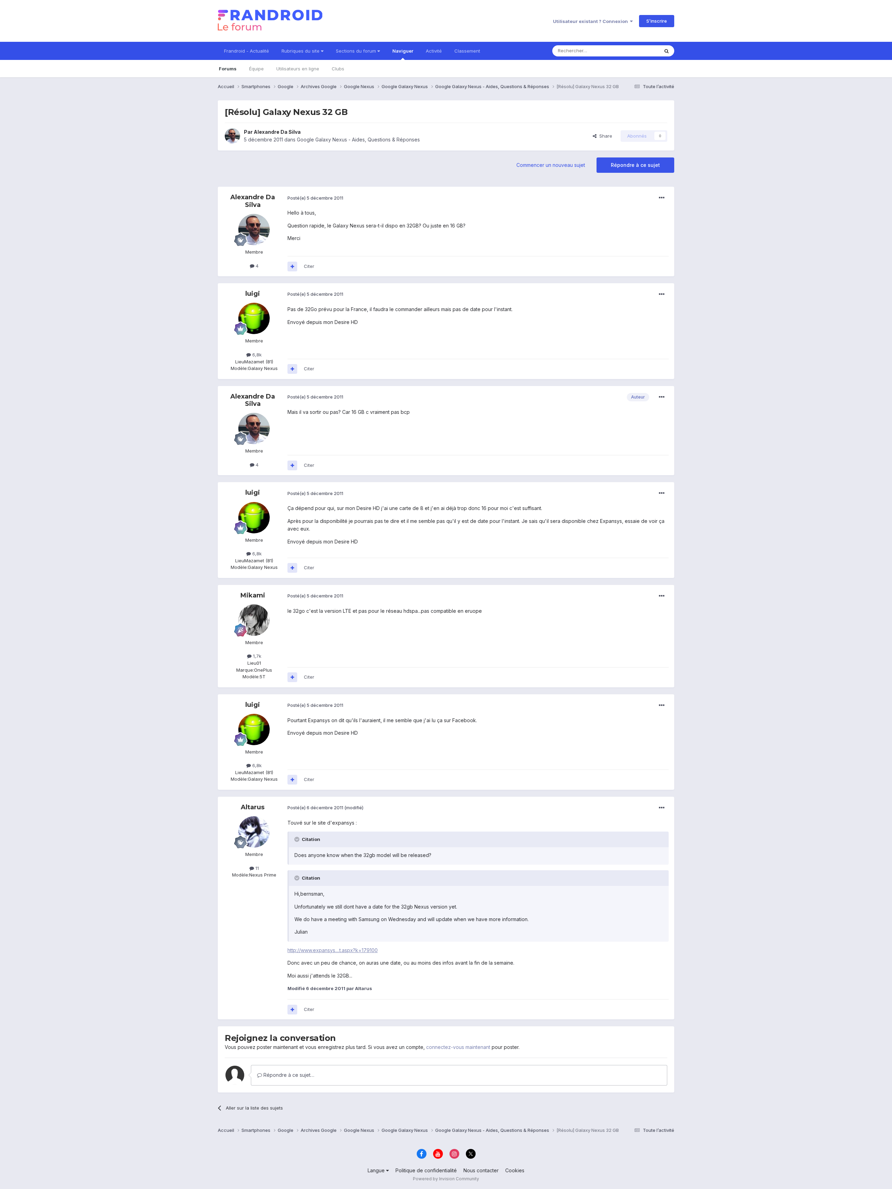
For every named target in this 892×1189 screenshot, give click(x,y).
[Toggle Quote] (297, 839)
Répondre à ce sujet (635, 165)
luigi (252, 294)
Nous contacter (481, 1170)
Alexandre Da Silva (277, 132)
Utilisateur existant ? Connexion (591, 21)
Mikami (252, 595)
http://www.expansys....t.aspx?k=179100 (332, 950)
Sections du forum (356, 51)
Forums (228, 68)
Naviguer (402, 51)
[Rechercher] (666, 50)
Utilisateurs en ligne (297, 68)
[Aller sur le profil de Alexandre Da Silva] (232, 136)
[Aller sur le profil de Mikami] (254, 620)
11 (256, 868)
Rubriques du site (301, 51)
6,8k (256, 354)
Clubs (338, 68)
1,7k (256, 656)
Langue (377, 1170)
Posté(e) (315, 198)
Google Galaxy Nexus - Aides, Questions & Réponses (358, 139)
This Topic (638, 50)
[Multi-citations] (292, 266)
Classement (467, 51)
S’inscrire (656, 21)
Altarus (252, 807)
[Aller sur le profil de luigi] (254, 318)
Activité (434, 51)
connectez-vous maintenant (458, 1047)
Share (604, 136)
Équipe (256, 68)
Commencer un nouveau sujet (550, 165)
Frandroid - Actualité (246, 51)
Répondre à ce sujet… (288, 1075)
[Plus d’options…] (662, 198)
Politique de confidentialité (426, 1170)
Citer (309, 266)
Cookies (514, 1170)
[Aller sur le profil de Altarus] (254, 832)
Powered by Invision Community (446, 1178)
